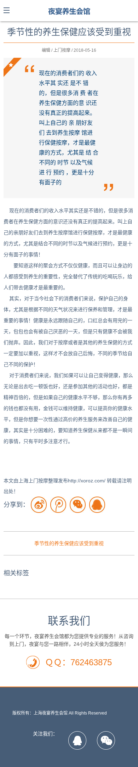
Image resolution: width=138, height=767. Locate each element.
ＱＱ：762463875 (78, 662)
